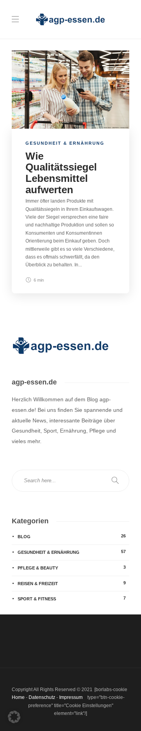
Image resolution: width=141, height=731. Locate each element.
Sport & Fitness (72, 598)
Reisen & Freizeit (72, 583)
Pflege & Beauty (72, 567)
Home (18, 697)
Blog (72, 536)
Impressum (71, 697)
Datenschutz (42, 697)
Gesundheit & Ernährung (65, 143)
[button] (14, 717)
